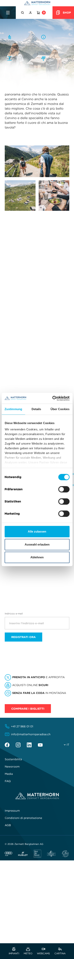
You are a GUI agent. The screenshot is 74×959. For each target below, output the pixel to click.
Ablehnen (37, 557)
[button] (23, 12)
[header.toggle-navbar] (8, 12)
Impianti (14, 953)
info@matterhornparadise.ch (31, 734)
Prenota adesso (18, 568)
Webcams (43, 953)
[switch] (63, 489)
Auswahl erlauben (37, 544)
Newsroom (12, 766)
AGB (8, 825)
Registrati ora (23, 637)
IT (68, 744)
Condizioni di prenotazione (23, 818)
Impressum (12, 810)
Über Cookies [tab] (60, 409)
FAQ (8, 781)
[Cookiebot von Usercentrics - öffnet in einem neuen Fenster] (52, 398)
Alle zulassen (37, 531)
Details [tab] (36, 409)
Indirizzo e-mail (14, 613)
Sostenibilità (13, 759)
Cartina (60, 953)
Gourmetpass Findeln (29, 373)
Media (9, 774)
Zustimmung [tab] (13, 409)
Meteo (28, 953)
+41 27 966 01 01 (22, 726)
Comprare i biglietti (27, 708)
